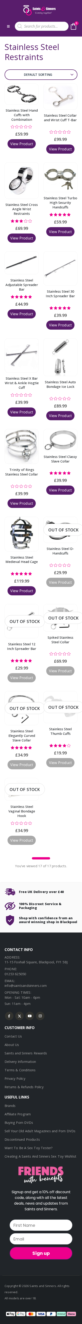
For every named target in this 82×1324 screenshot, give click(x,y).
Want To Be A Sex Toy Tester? (29, 1148)
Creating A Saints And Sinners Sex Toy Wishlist (40, 1156)
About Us (12, 1045)
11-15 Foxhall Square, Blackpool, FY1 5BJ (36, 962)
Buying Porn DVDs (19, 1122)
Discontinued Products (22, 1139)
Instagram (40, 1016)
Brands (10, 1105)
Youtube (30, 1016)
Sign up (41, 1253)
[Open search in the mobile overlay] (42, 26)
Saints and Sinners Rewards (26, 1053)
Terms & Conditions (20, 1070)
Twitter (19, 1016)
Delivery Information (20, 1061)
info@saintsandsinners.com (26, 985)
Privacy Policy (15, 1078)
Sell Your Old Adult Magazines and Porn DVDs (40, 1131)
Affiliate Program (18, 1114)
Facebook (9, 1016)
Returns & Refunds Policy (24, 1087)
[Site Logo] (39, 10)
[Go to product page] (21, 94)
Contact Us (13, 1036)
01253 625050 (15, 974)
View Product (21, 143)
